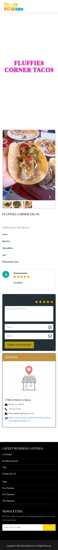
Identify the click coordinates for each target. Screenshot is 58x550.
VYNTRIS (7, 454)
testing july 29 (9, 474)
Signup (49, 527)
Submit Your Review (19, 345)
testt (4, 467)
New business (8, 488)
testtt (4, 482)
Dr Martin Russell (10, 461)
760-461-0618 (15, 409)
